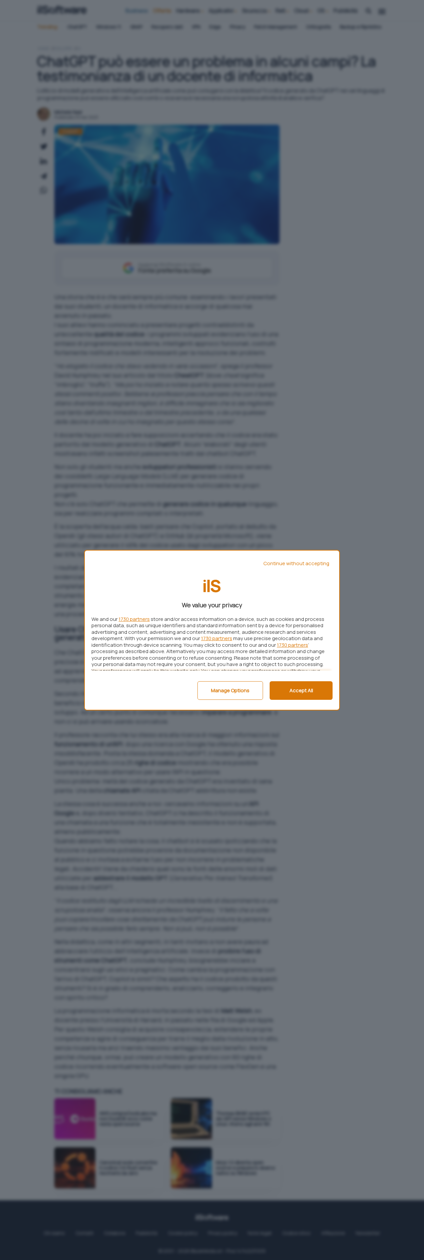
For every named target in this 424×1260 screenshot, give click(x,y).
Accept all (301, 690)
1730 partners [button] (134, 619)
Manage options (230, 690)
